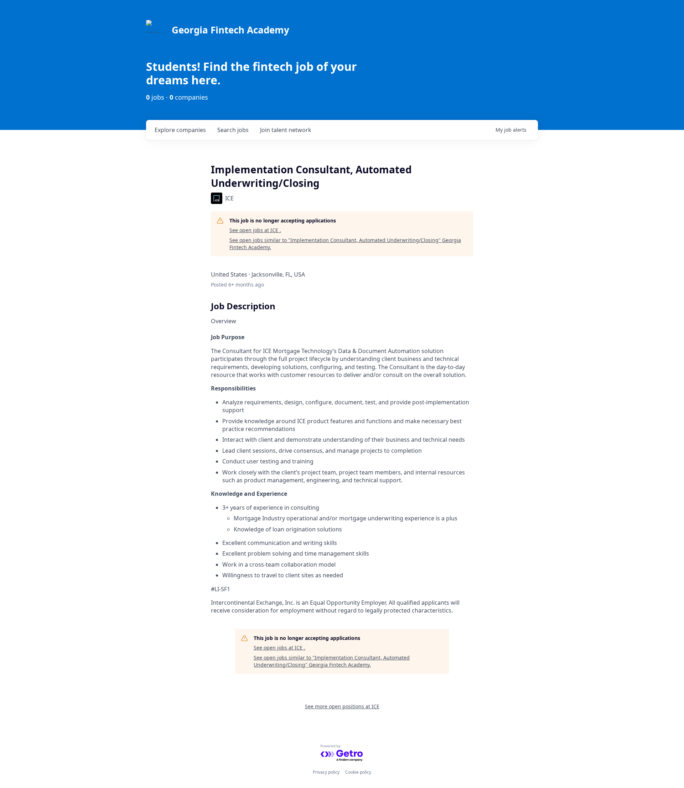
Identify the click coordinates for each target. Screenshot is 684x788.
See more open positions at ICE (342, 706)
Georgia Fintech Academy (230, 29)
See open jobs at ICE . (255, 230)
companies (180, 130)
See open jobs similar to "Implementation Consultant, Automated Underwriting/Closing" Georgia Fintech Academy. (345, 244)
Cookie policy (358, 772)
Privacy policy (326, 772)
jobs (233, 130)
